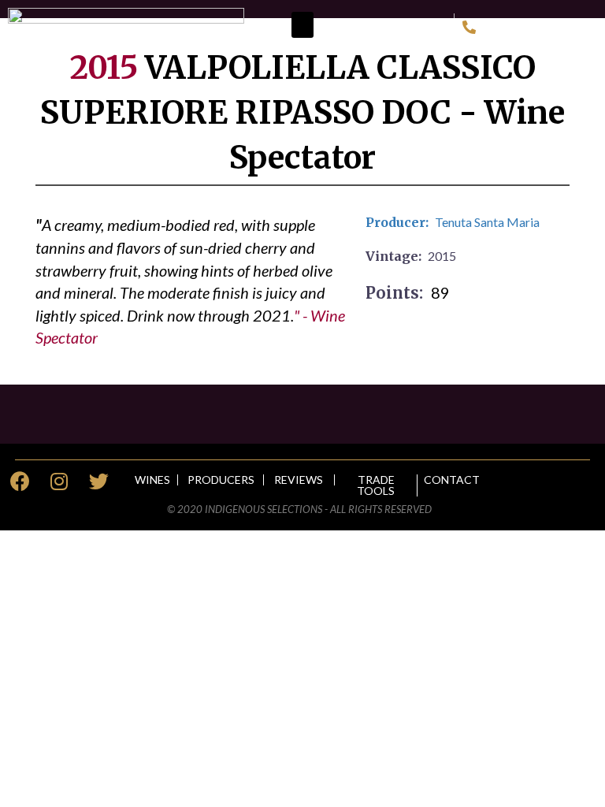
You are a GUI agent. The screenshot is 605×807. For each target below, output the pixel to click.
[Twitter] (98, 481)
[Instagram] (59, 481)
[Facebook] (19, 481)
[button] (302, 25)
